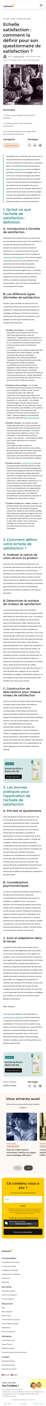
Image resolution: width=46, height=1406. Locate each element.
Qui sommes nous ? (8, 1340)
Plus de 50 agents (8, 1299)
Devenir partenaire (8, 1365)
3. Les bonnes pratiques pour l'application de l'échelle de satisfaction (19, 132)
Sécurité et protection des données (14, 1352)
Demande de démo (8, 1361)
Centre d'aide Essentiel (10, 1323)
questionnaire (19, 169)
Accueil (6, 19)
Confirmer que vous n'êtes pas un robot (24, 1218)
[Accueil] (9, 5)
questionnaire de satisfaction (13, 1017)
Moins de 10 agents (9, 1291)
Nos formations (7, 1312)
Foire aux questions (8, 1331)
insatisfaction (20, 257)
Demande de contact (9, 1369)
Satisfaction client (23, 19)
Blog (13, 19)
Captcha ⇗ (33, 1226)
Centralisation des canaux (11, 1262)
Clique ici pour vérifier (23, 1224)
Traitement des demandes (11, 1274)
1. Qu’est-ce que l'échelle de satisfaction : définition (19, 116)
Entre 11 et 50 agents (9, 1295)
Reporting (5, 1282)
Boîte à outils (6, 1316)
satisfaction (7, 257)
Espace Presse (7, 1344)
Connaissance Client (9, 1266)
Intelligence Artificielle (10, 1270)
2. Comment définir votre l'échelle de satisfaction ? (17, 124)
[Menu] (41, 5)
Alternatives (6, 1327)
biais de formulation (31, 418)
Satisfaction (6, 1278)
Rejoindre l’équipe (8, 1348)
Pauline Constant (19, 56)
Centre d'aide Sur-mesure (11, 1319)
